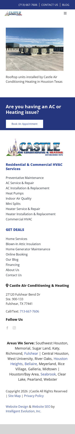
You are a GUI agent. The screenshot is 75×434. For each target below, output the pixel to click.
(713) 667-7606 (28, 5)
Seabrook (48, 374)
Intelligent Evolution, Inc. (23, 411)
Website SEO (41, 406)
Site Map (14, 396)
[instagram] (14, 327)
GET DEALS (15, 229)
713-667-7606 (29, 311)
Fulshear (31, 353)
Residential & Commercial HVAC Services (34, 166)
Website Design (17, 406)
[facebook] (7, 327)
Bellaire (31, 363)
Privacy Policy (34, 396)
